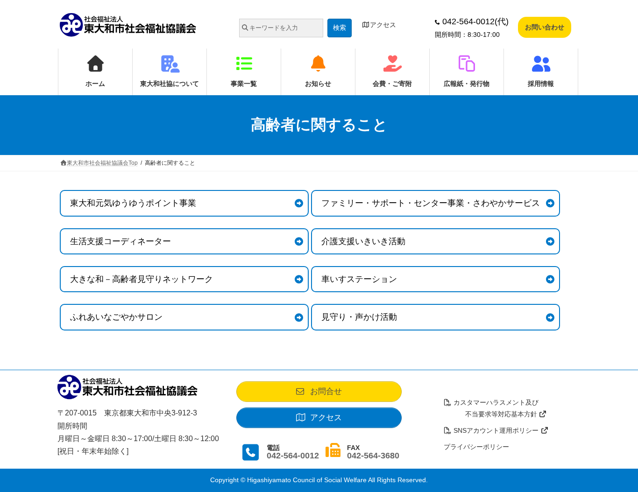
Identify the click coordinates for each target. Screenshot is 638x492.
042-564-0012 (293, 455)
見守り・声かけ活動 (359, 317)
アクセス (383, 24)
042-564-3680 (373, 455)
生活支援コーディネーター (120, 241)
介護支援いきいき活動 (363, 241)
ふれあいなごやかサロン (116, 317)
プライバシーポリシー (476, 446)
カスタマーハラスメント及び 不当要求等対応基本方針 (491, 408)
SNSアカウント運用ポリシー (496, 430)
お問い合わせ (544, 27)
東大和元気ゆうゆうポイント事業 (133, 203)
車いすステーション (359, 279)
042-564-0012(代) (474, 21)
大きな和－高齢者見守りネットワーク (141, 279)
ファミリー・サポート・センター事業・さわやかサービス (430, 203)
